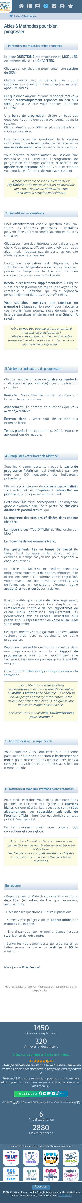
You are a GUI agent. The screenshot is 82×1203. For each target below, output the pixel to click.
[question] (29, 7)
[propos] (46, 7)
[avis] (70, 7)
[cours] (37, 7)
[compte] (62, 7)
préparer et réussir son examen (62, 1102)
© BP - (10, 1102)
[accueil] (21, 7)
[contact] (54, 7)
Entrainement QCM (29, 1102)
